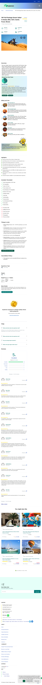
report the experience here (14, 315)
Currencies (3, 667)
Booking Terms (4, 639)
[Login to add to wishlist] (24, 38)
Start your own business (5, 654)
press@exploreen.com (11, 147)
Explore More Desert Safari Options (7, 250)
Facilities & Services (4, 634)
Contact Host (11, 95)
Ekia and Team (4, 84)
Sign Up (39, 1)
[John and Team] (39, 527)
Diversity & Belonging (5, 656)
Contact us (3, 641)
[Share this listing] (21, 38)
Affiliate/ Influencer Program (6, 651)
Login (35, 1)
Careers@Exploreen (4, 659)
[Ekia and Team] (18, 527)
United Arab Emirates (9, 10)
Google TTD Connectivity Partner (7, 646)
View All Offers (4, 95)
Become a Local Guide (5, 649)
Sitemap (4, 672)
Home (2, 10)
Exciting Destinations (5, 629)
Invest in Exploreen (4, 661)
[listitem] (10, 526)
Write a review (4, 504)
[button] (39, 6)
